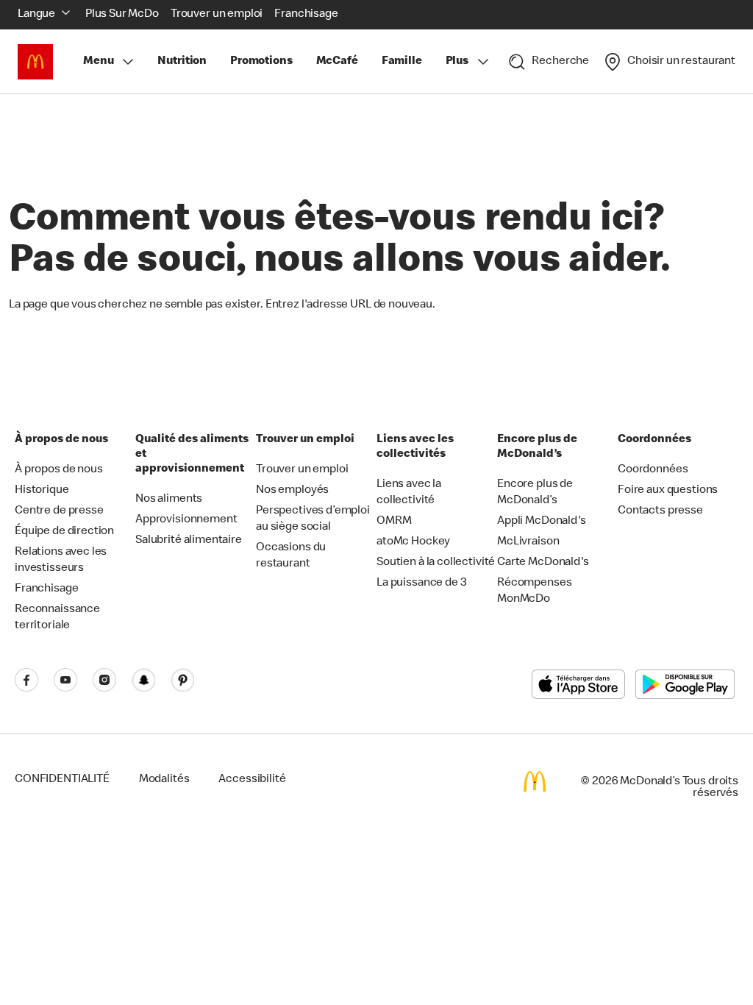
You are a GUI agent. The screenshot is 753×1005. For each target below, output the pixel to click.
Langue (36, 15)
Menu (98, 62)
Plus (457, 62)
